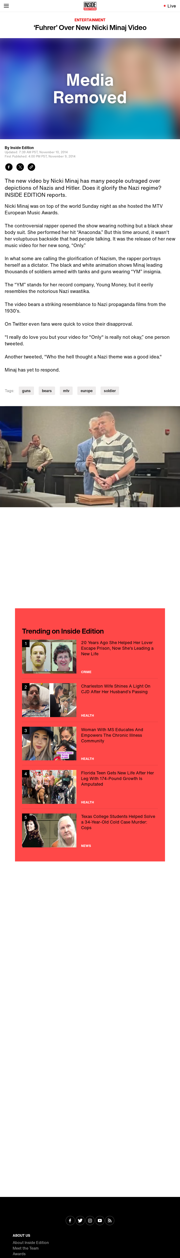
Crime (86, 672)
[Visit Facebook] (70, 1221)
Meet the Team (26, 1248)
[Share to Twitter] (20, 167)
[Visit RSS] (109, 1221)
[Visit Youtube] (100, 1221)
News (86, 845)
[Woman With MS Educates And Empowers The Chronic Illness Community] (90, 744)
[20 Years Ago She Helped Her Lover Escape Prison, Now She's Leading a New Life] (90, 657)
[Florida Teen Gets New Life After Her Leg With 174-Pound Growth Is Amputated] (90, 787)
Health (87, 715)
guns (26, 390)
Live (172, 6)
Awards (19, 1254)
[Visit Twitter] (80, 1221)
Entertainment (90, 20)
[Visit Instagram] (90, 1221)
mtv (66, 390)
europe (87, 390)
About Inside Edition (31, 1242)
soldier (110, 390)
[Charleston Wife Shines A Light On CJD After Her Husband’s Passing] (90, 700)
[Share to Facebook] (9, 167)
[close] (175, 411)
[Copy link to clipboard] (31, 167)
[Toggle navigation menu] (6, 6)
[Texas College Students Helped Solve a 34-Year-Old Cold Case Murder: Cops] (90, 830)
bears (47, 390)
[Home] (90, 6)
